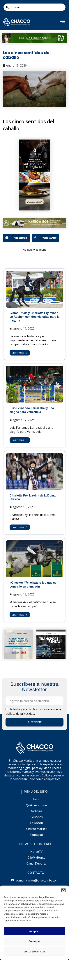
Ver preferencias (35, 951)
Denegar (34, 941)
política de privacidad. (20, 714)
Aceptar (34, 931)
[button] (63, 890)
